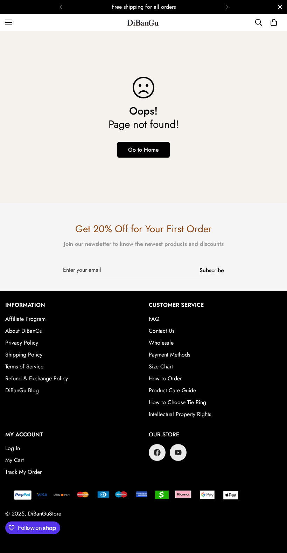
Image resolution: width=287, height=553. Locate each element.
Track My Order (23, 472)
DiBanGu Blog (22, 390)
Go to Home (143, 150)
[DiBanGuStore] (143, 22)
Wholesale (161, 343)
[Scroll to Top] (273, 515)
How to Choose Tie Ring (177, 402)
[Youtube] (178, 452)
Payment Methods (169, 355)
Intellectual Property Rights (180, 414)
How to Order (165, 378)
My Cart (14, 460)
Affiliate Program (25, 319)
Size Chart (161, 366)
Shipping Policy (23, 355)
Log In (12, 448)
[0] (274, 22)
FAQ (154, 319)
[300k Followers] (157, 452)
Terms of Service (24, 366)
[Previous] (60, 7)
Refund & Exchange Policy (36, 378)
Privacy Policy (21, 343)
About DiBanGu (23, 331)
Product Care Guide (172, 390)
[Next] (226, 7)
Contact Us (161, 331)
